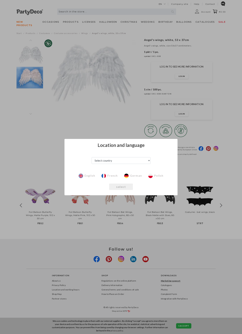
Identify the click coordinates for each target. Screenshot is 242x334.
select (121, 186)
